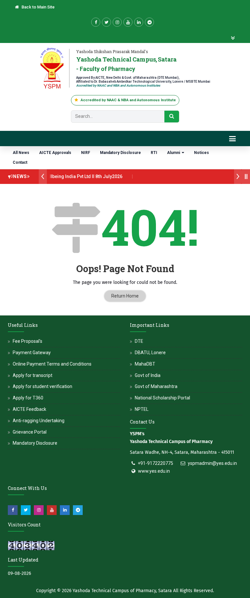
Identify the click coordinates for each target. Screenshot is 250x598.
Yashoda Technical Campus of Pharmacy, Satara (122, 590)
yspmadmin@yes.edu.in (212, 463)
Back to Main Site (38, 7)
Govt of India (147, 375)
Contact (20, 162)
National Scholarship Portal (162, 397)
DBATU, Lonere (150, 352)
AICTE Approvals (55, 152)
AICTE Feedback (29, 409)
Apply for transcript (32, 375)
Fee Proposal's (27, 341)
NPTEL (141, 409)
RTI (154, 152)
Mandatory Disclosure (120, 152)
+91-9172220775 (155, 463)
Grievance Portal (30, 432)
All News (21, 152)
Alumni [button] (174, 152)
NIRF (85, 152)
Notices (201, 152)
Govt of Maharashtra (156, 386)
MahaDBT (145, 364)
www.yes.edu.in (154, 471)
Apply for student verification (42, 386)
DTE (139, 341)
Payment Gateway (32, 352)
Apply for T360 (28, 397)
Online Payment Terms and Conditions (52, 364)
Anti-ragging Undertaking (38, 420)
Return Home (125, 296)
